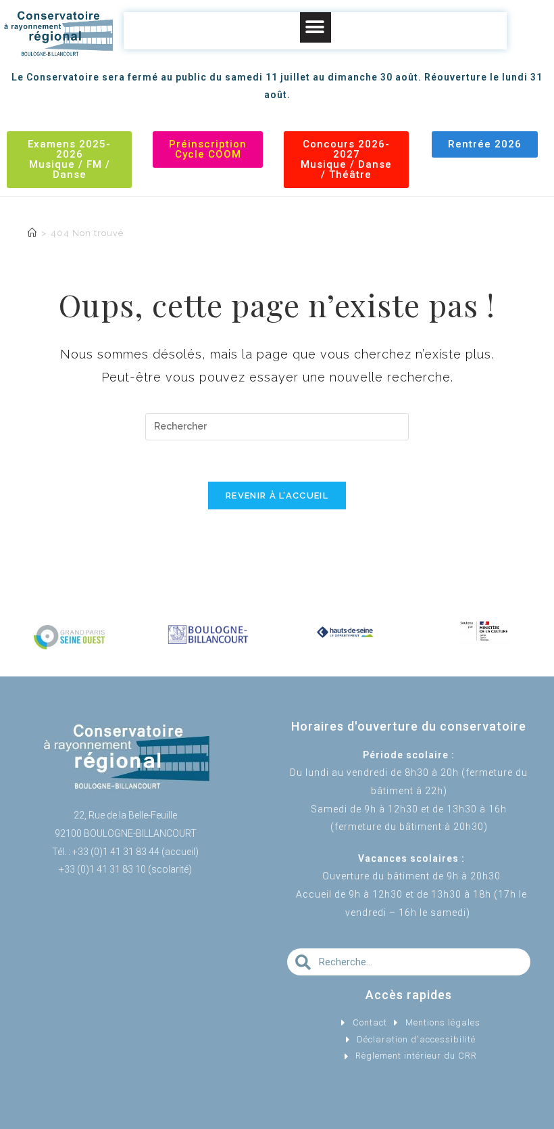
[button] (315, 27)
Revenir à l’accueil (277, 495)
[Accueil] (32, 233)
